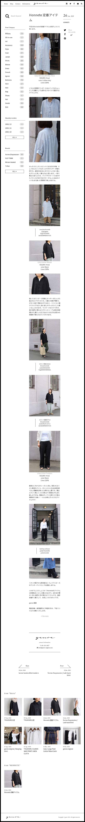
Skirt (14, 84)
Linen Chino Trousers (44, 473)
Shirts (14, 61)
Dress (14, 68)
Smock (14, 72)
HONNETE (66, 22)
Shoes (13, 95)
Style (14, 49)
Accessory (14, 45)
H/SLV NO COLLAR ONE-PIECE (45, 76)
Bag (14, 92)
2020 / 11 (13, 128)
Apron (14, 76)
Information (26, 4)
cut (13, 41)
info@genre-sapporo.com (45, 648)
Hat (13, 99)
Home (6, 4)
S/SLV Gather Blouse (45, 262)
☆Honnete (45, 616)
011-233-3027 (45, 645)
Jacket (14, 57)
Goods (14, 103)
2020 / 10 (13, 132)
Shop (11, 4)
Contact (17, 4)
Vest (14, 88)
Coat (14, 53)
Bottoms (14, 80)
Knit (14, 107)
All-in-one (13, 37)
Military (14, 33)
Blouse (14, 65)
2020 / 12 (13, 124)
